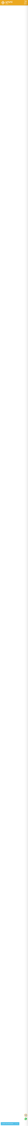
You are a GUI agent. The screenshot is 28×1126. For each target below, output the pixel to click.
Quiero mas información (8, 1124)
